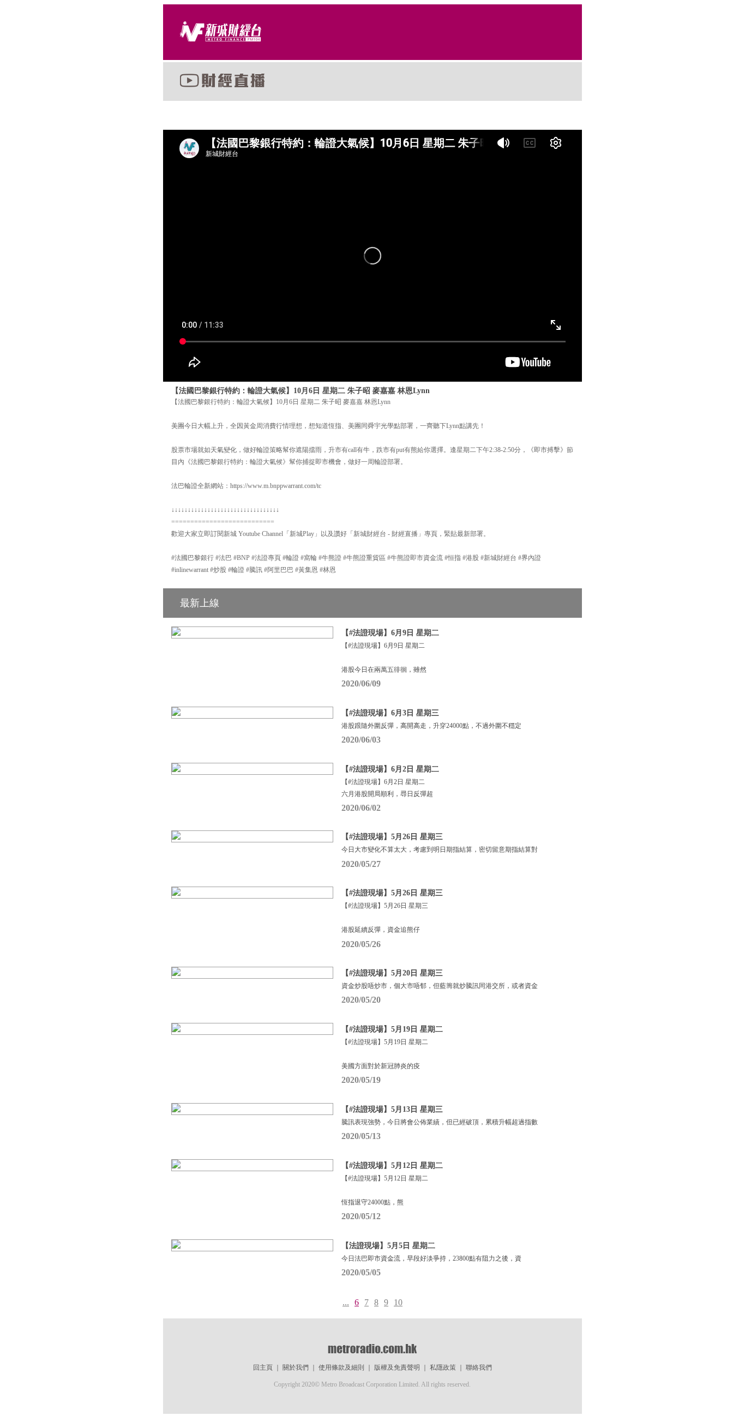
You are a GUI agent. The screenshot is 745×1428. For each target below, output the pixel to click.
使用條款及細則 (341, 1367)
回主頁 (263, 1367)
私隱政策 (443, 1367)
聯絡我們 (479, 1367)
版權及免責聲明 (397, 1367)
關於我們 (296, 1367)
